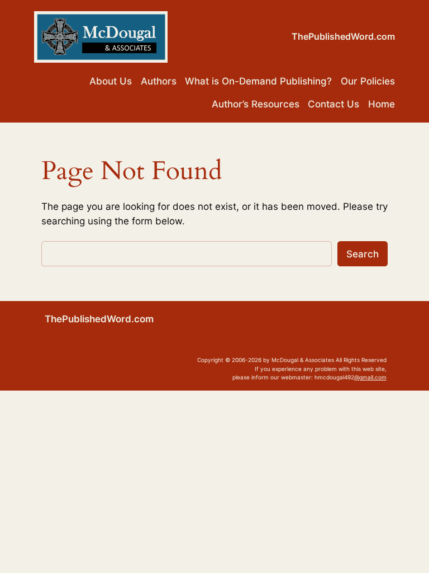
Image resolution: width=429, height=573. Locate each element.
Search (362, 254)
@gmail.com (370, 377)
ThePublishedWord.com (343, 36)
